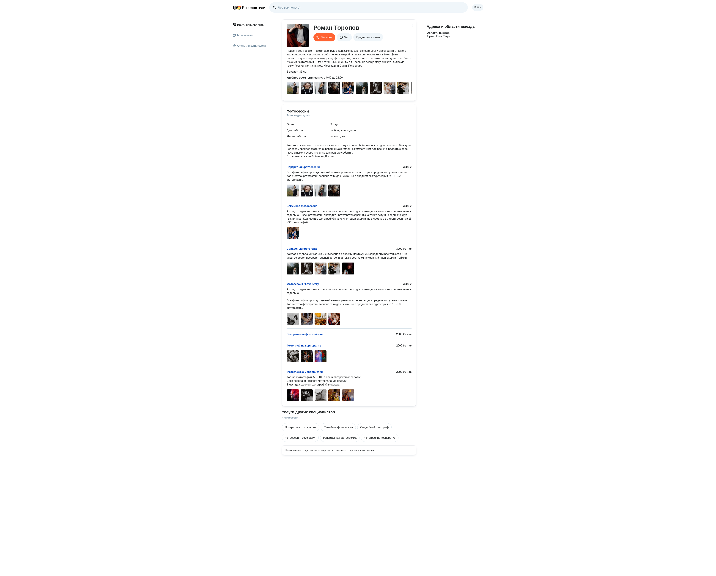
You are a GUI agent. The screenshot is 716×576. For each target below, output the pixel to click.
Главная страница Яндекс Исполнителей (249, 7)
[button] (324, 37)
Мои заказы (245, 35)
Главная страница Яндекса (235, 7)
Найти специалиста (250, 24)
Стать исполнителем (251, 45)
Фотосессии (290, 417)
